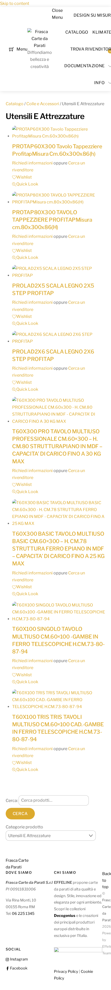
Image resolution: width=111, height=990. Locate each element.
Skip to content (14, 3)
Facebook (18, 968)
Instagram (18, 959)
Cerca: (12, 800)
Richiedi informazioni (32, 163)
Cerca (20, 813)
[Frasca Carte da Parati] (39, 45)
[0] (11, 48)
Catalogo (76, 32)
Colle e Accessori (42, 103)
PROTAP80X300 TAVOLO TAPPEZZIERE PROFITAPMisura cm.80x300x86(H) (52, 219)
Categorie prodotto (24, 827)
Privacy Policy (66, 971)
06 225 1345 (23, 913)
